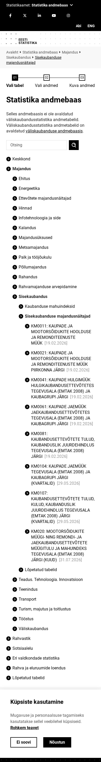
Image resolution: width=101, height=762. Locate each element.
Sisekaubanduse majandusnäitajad (57, 316)
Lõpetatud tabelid (28, 677)
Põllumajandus (32, 267)
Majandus (70, 52)
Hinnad (25, 208)
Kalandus (27, 227)
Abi (78, 26)
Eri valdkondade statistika (36, 658)
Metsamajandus (33, 247)
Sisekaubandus (18, 57)
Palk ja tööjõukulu (35, 257)
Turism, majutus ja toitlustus (45, 609)
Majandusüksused (35, 237)
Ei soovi (24, 742)
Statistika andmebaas (40, 52)
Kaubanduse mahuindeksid (50, 306)
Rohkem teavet (24, 727)
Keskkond (21, 158)
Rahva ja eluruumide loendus (39, 668)
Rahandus (28, 276)
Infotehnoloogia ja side (40, 217)
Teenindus (28, 589)
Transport (27, 599)
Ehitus (24, 178)
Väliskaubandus (33, 628)
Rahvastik (21, 638)
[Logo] (21, 39)
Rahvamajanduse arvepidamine (48, 286)
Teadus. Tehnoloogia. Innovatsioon (51, 579)
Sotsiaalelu (22, 648)
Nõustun (57, 742)
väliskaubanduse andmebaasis (54, 131)
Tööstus (26, 618)
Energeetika (29, 188)
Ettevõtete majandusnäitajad (45, 198)
